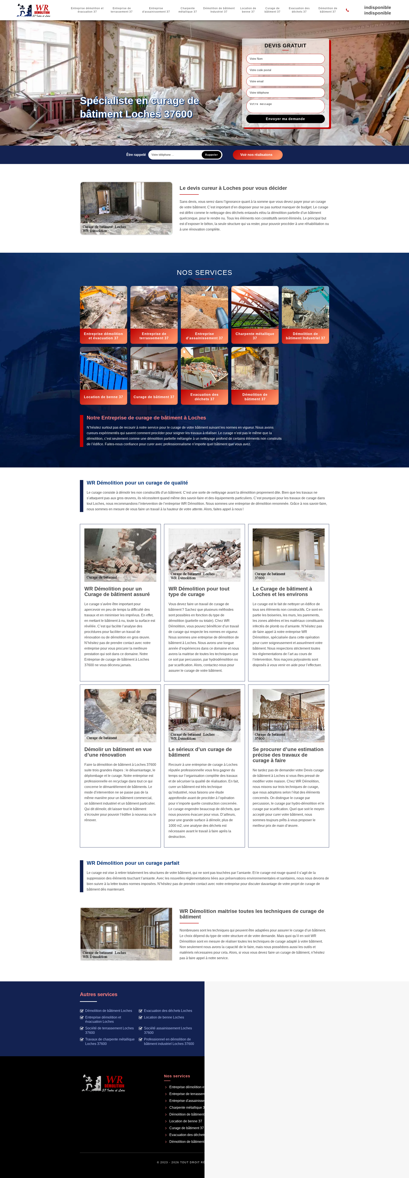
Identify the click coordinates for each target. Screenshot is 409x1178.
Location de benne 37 (248, 10)
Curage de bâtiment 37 (273, 10)
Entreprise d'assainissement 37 (156, 10)
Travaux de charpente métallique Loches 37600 (110, 1041)
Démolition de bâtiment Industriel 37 (219, 10)
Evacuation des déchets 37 (299, 10)
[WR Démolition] (33, 10)
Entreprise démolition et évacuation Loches (103, 1020)
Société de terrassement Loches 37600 (109, 1030)
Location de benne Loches (164, 1017)
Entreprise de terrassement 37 (122, 10)
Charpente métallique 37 (188, 10)
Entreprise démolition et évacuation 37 (87, 10)
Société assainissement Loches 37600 (168, 1030)
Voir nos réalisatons (256, 155)
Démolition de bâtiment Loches (108, 1011)
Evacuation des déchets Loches (168, 1011)
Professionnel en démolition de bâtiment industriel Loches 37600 (169, 1041)
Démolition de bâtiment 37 (327, 10)
